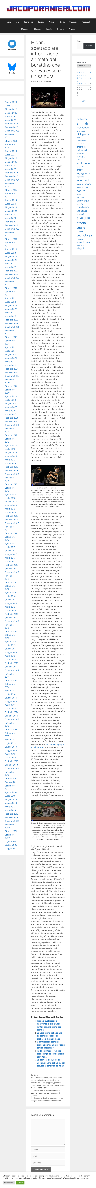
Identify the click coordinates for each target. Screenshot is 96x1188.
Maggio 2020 (11, 407)
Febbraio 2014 (11, 712)
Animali (52, 22)
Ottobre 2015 (11, 631)
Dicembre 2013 (12, 719)
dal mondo (82, 150)
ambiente (82, 119)
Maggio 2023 (11, 260)
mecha (33, 1085)
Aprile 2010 (10, 807)
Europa (80, 160)
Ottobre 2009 (11, 831)
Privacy (72, 29)
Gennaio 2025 (11, 176)
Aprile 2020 (10, 411)
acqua (78, 116)
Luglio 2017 (10, 547)
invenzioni (83, 180)
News (36, 1075)
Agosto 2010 (11, 792)
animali (82, 123)
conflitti (34, 1083)
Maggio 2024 (11, 211)
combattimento (53, 1080)
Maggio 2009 (11, 848)
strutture (80, 231)
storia (39, 1088)
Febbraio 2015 (11, 663)
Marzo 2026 (10, 120)
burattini (34, 1080)
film (39, 1083)
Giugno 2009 (11, 845)
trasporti (81, 242)
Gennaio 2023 (11, 274)
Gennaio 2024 (11, 225)
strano (81, 227)
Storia (62, 22)
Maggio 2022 (11, 309)
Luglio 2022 (10, 302)
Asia (83, 131)
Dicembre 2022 (12, 278)
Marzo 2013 (10, 757)
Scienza (41, 22)
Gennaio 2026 (11, 127)
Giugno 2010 (11, 799)
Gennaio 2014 (11, 716)
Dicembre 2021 (12, 327)
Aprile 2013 (10, 754)
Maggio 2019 (11, 456)
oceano (80, 194)
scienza (82, 210)
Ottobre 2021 (11, 337)
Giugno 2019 (11, 452)
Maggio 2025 (11, 162)
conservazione (82, 141)
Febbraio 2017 (11, 565)
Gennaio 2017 (11, 568)
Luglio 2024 (10, 204)
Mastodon (25, 29)
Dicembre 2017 (12, 523)
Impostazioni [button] (8, 1183)
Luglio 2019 (10, 449)
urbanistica (80, 245)
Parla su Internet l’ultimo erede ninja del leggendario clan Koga (50, 1054)
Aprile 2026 (10, 116)
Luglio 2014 (10, 694)
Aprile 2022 (10, 312)
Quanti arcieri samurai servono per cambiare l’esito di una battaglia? (51, 1045)
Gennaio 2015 (11, 667)
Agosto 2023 (11, 249)
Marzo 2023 (10, 267)
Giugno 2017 (11, 550)
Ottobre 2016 (11, 582)
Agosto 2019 (11, 445)
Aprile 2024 (10, 214)
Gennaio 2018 (11, 519)
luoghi (87, 184)
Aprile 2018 (10, 509)
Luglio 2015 (10, 645)
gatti (43, 1083)
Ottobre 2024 (11, 190)
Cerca (79, 41)
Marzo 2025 (10, 169)
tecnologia (84, 235)
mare (79, 187)
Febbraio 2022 (11, 320)
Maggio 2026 (11, 113)
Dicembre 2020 (12, 376)
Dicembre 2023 (12, 229)
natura (81, 191)
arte (50, 1078)
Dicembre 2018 (12, 474)
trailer (45, 1088)
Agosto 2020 (11, 396)
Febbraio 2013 (11, 761)
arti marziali (57, 1078)
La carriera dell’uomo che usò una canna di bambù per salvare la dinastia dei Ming (51, 1063)
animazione (38, 1078)
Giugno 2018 (11, 501)
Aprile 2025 (10, 165)
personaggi (41, 1085)
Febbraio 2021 (11, 369)
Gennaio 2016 (11, 618)
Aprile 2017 (10, 558)
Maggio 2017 (11, 554)
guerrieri (57, 1083)
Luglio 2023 (10, 253)
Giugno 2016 (11, 600)
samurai (50, 1085)
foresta (79, 167)
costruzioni (80, 144)
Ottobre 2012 (11, 778)
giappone (49, 1083)
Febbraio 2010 (11, 814)
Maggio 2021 (11, 358)
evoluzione (83, 163)
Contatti (48, 29)
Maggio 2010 (11, 803)
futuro (84, 167)
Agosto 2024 (11, 200)
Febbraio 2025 (11, 172)
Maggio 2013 (11, 750)
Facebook (86, 22)
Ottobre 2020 (11, 386)
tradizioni (80, 239)
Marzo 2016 (10, 610)
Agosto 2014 (11, 690)
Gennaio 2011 (11, 782)
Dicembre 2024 (12, 180)
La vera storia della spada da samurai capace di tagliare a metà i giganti (49, 1036)
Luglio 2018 (10, 498)
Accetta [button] (20, 1183)
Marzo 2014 (10, 708)
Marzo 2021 (10, 365)
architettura (83, 127)
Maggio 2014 (11, 701)
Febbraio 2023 (11, 271)
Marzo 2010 (10, 810)
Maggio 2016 (11, 603)
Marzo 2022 (10, 316)
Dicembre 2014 (12, 670)
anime (45, 1078)
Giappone (73, 22)
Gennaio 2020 (11, 421)
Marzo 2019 (10, 463)
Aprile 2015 (10, 656)
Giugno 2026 (11, 109)
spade (56, 1085)
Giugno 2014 (11, 698)
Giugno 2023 (11, 256)
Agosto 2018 (11, 494)
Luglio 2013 (10, 743)
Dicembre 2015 (12, 621)
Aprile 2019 (10, 460)
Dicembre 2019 (12, 425)
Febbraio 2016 (11, 614)
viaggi (80, 248)
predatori (80, 204)
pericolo (80, 197)
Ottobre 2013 (11, 729)
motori (85, 187)
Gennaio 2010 (11, 817)
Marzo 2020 (10, 414)
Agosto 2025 (11, 151)
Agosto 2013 (11, 739)
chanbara (42, 1080)
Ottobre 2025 (11, 141)
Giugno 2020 (11, 403)
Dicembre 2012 (12, 768)
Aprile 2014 (10, 705)
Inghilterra (80, 177)
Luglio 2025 (10, 155)
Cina (88, 134)
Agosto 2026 (11, 102)
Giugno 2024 (11, 207)
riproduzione (83, 207)
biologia (81, 134)
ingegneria (83, 173)
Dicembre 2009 (12, 821)
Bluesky (37, 29)
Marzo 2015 (10, 659)
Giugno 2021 (11, 354)
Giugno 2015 (11, 649)
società (80, 214)
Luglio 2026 (10, 106)
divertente (80, 154)
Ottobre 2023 (11, 239)
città (78, 138)
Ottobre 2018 (11, 484)
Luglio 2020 (10, 400)
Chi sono (60, 29)
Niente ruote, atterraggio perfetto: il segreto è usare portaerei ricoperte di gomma (46, 1092)
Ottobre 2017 (11, 533)
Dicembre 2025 (12, 131)
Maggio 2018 (11, 505)
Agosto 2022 (11, 298)
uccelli (88, 242)
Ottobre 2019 (11, 435)
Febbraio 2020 (11, 418)
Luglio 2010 (10, 796)
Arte (17, 22)
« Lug (82, 101)
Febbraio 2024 (11, 222)
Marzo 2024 (10, 218)
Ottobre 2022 (11, 288)
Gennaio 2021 (11, 372)
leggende (80, 184)
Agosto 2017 (11, 543)
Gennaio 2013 (11, 765)
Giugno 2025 (11, 158)
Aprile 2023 (10, 263)
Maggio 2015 (11, 652)
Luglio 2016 (10, 596)
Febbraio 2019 (11, 467)
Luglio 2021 (10, 351)
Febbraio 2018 (11, 516)
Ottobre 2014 (11, 680)
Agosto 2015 (11, 641)
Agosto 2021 (11, 347)
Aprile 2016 (10, 607)
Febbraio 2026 (11, 123)
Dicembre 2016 (12, 572)
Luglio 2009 (10, 841)
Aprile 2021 (10, 361)
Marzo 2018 (10, 512)
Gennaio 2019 (11, 470)
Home (8, 22)
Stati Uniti (83, 218)
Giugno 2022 (11, 305)
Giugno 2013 (11, 747)
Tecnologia (28, 22)
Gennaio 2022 (11, 323)
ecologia (81, 156)
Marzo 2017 (10, 561)
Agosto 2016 (11, 592)
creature (81, 146)
